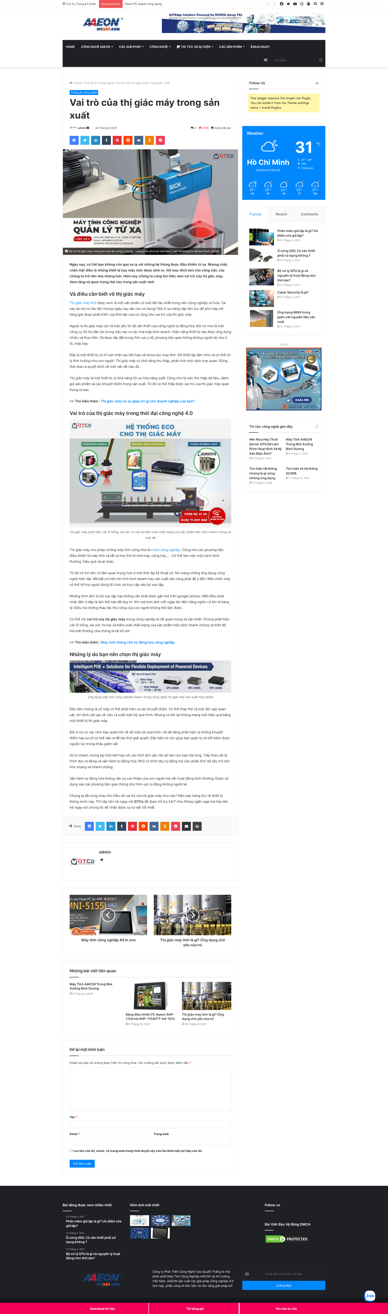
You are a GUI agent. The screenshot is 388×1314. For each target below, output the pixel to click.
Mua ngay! (261, 47)
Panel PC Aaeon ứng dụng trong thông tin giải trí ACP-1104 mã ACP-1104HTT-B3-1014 (185, 4)
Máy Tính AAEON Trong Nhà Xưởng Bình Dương (299, 444)
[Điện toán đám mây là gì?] (160, 1220)
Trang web (161, 1134)
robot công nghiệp (165, 550)
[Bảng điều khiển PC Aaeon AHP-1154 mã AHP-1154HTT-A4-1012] (150, 996)
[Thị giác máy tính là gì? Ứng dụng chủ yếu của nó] (206, 996)
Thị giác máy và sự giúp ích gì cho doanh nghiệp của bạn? (148, 401)
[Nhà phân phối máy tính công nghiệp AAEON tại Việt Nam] (104, 24)
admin (82, 128)
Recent (281, 214)
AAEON (284, 344)
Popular (255, 214)
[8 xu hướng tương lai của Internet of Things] (139, 1233)
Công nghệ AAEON (95, 47)
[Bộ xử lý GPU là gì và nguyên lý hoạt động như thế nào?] (261, 277)
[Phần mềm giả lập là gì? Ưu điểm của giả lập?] (261, 237)
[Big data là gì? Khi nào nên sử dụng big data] (139, 1220)
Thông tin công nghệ (98, 83)
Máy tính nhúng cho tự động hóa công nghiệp (137, 642)
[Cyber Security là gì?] (261, 298)
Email (75, 1134)
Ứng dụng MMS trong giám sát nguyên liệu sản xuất (296, 317)
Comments (309, 214)
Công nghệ (159, 47)
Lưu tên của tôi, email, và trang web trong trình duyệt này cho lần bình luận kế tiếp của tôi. (138, 1151)
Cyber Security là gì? (293, 292)
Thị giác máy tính (83, 303)
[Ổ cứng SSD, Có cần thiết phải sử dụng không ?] (261, 257)
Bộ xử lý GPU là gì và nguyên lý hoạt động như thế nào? (296, 275)
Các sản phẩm (230, 47)
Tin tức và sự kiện (195, 47)
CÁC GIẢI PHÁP (130, 47)
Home (70, 47)
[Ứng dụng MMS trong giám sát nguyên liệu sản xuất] (261, 318)
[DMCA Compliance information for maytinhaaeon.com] (287, 1242)
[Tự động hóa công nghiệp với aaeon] (181, 1220)
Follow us (272, 1205)
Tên (73, 1117)
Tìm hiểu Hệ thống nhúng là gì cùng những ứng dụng (263, 473)
